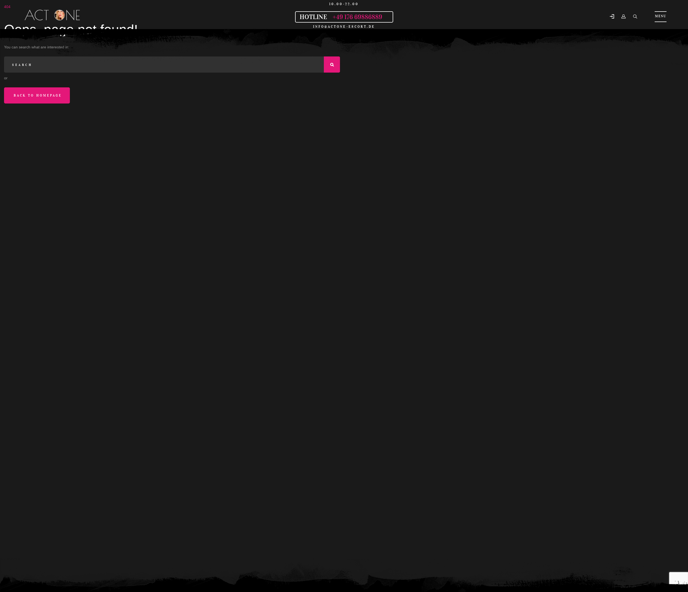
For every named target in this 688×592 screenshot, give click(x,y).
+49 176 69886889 (357, 17)
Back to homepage (38, 95)
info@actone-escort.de (344, 26)
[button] (612, 17)
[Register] (623, 16)
